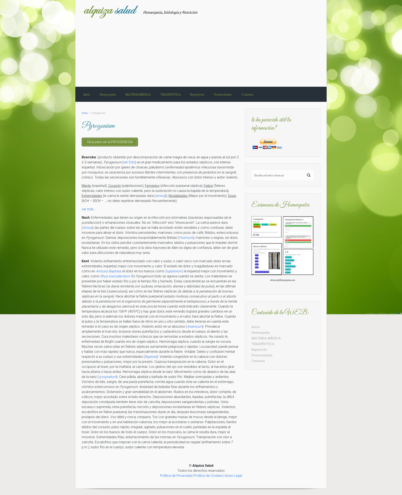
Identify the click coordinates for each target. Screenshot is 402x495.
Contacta (258, 360)
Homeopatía (260, 332)
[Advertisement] (201, 50)
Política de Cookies (208, 476)
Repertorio (259, 349)
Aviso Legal (233, 476)
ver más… (89, 209)
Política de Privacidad (176, 476)
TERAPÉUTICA (262, 343)
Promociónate (261, 354)
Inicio (85, 113)
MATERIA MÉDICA (266, 337)
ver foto (129, 162)
